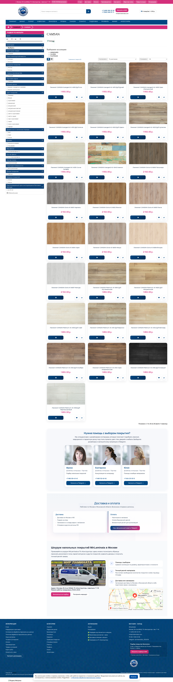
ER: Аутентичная (12, 168)
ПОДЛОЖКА (93, 21)
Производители (106, 2)
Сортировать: (103, 59)
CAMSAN (10, 81)
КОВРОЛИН (41, 21)
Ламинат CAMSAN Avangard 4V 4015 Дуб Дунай (107, 87)
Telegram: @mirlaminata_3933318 (139, 639)
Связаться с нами (11, 652)
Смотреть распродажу (14, 656)
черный (10, 126)
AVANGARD (54, 52)
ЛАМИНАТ (12, 21)
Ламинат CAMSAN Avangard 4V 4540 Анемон (107, 167)
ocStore (14, 672)
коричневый (11, 100)
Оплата (96, 2)
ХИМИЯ (114, 21)
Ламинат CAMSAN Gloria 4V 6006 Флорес (148, 247)
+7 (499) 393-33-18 (108, 10)
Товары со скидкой (11, 647)
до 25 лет (10, 190)
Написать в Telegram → (78, 483)
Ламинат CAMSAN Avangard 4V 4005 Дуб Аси (66, 87)
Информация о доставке (13, 629)
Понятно (133, 677)
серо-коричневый (13, 119)
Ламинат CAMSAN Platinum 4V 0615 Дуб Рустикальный (107, 288)
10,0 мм (10, 67)
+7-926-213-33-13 (129, 478)
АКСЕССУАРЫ (125, 21)
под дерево (11, 146)
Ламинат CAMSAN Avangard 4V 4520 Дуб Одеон (107, 127)
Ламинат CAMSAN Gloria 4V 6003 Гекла (148, 207)
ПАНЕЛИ (73, 21)
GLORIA (53, 54)
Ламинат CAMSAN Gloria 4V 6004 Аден (66, 247)
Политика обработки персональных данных (19, 634)
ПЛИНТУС (82, 21)
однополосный (12, 163)
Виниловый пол (51, 632)
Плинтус (49, 644)
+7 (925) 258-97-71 (108, 12)
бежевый (10, 95)
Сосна (10, 137)
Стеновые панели (52, 642)
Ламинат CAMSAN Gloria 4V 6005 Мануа (107, 247)
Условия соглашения (12, 639)
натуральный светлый (14, 108)
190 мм (10, 182)
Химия (49, 649)
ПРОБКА (63, 21)
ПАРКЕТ (31, 21)
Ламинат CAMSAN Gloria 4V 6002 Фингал (107, 207)
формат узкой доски (14, 89)
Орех (9, 135)
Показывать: (143, 59)
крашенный (11, 103)
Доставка (88, 2)
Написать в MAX (122, 10)
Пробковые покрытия (53, 639)
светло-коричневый (13, 113)
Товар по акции (141, 2)
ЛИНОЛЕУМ (53, 21)
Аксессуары (50, 652)
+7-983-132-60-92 (101, 478)
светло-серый (12, 116)
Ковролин (50, 637)
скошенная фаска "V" (14, 151)
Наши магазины (10, 637)
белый (10, 98)
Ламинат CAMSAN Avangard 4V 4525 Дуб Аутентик (148, 127)
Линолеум (50, 634)
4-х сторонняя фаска (14, 157)
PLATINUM (54, 56)
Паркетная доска (52, 629)
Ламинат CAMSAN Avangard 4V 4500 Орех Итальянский (148, 88)
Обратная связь (128, 2)
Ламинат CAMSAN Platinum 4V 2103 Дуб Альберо (66, 368)
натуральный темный (14, 111)
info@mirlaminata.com (122, 13)
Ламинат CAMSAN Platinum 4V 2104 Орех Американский (107, 368)
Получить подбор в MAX (139, 652)
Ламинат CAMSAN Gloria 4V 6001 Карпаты (66, 207)
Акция (90, 627)
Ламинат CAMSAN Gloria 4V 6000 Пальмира (148, 167)
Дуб (9, 132)
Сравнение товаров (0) (74, 59)
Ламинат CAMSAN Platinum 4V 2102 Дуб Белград (148, 328)
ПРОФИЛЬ (105, 21)
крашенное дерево (13, 143)
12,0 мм (10, 70)
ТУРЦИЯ (10, 75)
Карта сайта (9, 649)
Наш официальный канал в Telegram (125, 528)
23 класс (10, 59)
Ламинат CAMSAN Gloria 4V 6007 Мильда (65, 287)
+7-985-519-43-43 (72, 478)
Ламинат (10, 53)
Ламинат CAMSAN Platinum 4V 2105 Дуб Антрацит (148, 368)
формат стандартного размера (16, 87)
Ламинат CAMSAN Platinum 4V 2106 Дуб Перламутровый (66, 408)
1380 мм (10, 174)
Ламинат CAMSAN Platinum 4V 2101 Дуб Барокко (107, 328)
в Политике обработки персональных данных (86, 677)
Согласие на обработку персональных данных (20, 632)
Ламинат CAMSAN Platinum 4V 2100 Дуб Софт (66, 328)
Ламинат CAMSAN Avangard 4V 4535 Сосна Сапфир (66, 168)
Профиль (49, 647)
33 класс (10, 62)
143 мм (10, 180)
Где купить (117, 2)
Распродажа (152, 2)
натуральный (12, 105)
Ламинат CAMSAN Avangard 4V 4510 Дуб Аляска (66, 127)
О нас (80, 2)
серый (10, 121)
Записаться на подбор (61, 594)
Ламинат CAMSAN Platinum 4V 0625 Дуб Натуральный (148, 288)
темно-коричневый (13, 124)
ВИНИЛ (22, 21)
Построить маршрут (80, 594)
